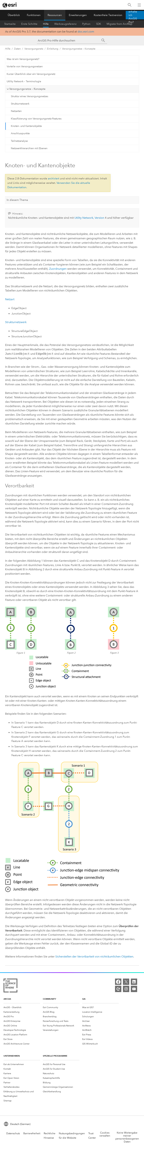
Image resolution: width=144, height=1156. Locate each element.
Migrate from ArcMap (119, 23)
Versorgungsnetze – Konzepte (78, 48)
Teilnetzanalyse (19, 140)
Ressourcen (55, 15)
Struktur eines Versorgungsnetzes (29, 96)
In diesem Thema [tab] (17, 200)
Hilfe (46, 23)
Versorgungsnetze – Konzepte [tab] (27, 88)
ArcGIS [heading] (7, 999)
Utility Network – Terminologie (24, 81)
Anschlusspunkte (20, 133)
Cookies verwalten (104, 1134)
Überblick (14, 15)
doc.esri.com (86, 31)
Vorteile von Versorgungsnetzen (25, 66)
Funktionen (34, 15)
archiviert (53, 178)
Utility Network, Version (89, 217)
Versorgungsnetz (33, 48)
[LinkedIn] (134, 982)
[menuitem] (22, 1007)
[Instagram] (126, 989)
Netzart (9, 299)
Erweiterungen (78, 15)
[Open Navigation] (139, 5)
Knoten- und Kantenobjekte (26, 126)
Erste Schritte (29, 23)
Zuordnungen (58, 268)
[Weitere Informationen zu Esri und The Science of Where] (10, 986)
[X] (126, 982)
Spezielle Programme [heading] (55, 1055)
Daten (17, 48)
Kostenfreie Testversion (108, 15)
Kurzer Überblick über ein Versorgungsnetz (31, 74)
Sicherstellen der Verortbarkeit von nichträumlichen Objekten (94, 956)
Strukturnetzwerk (20, 103)
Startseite (10, 23)
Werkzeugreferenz (65, 23)
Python (86, 23)
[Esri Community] (118, 989)
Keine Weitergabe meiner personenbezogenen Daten (127, 1137)
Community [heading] (49, 999)
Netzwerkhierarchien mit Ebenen (29, 148)
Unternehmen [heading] (12, 1055)
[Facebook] (118, 982)
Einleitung (52, 48)
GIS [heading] (84, 999)
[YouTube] (134, 989)
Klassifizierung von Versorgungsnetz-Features (36, 118)
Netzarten (16, 111)
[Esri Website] (9, 5)
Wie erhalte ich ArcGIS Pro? (133, 15)
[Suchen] (129, 5)
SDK (98, 23)
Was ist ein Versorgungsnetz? (23, 59)
